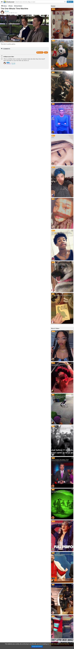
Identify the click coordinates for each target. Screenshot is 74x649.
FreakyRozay (54, 332)
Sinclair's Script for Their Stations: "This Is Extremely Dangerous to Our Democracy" (60, 460)
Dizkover (10, 2)
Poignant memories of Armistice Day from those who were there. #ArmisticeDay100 (61, 428)
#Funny (10, 6)
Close (46, 52)
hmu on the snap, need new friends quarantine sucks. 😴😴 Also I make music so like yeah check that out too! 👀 (61, 233)
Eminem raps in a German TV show (58, 586)
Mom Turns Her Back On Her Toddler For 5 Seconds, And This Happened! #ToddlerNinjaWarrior (60, 397)
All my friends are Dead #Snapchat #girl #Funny (61, 295)
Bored (52, 137)
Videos (5, 6)
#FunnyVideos (18, 6)
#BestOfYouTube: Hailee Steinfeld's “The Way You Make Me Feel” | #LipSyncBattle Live (61, 523)
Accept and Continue (37, 646)
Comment (40, 52)
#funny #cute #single (55, 168)
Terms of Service (64, 644)
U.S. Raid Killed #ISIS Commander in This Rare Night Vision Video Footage (61, 492)
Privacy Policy (53, 644)
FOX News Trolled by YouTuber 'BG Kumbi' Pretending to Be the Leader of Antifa (60, 618)
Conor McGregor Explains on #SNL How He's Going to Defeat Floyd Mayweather (61, 555)
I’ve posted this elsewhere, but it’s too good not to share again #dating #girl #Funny (61, 264)
